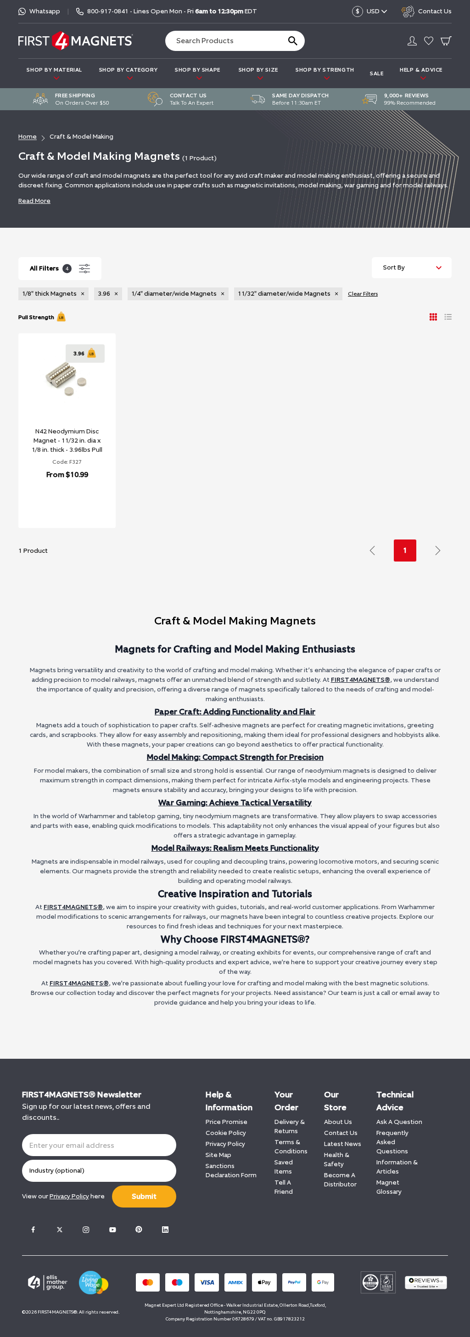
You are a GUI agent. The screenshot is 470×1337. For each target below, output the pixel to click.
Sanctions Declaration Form (231, 1171)
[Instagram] (85, 1229)
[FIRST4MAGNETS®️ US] (75, 40)
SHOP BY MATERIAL (54, 69)
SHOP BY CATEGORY (128, 69)
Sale (376, 73)
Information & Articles (397, 1167)
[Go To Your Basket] (446, 40)
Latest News (342, 1144)
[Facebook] (33, 1229)
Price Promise (226, 1122)
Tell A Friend (283, 1187)
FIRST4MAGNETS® (360, 679)
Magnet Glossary (389, 1187)
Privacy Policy (225, 1144)
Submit (144, 1196)
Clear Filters (363, 294)
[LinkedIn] (165, 1229)
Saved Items (283, 1167)
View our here (63, 1196)
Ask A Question (399, 1122)
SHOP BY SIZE (258, 69)
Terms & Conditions (291, 1147)
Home (27, 136)
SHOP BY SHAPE (197, 69)
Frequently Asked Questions (392, 1142)
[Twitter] (59, 1229)
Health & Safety (336, 1159)
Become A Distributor (340, 1180)
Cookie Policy (226, 1133)
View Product (57, 502)
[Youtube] (112, 1229)
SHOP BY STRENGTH (325, 69)
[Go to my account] (412, 40)
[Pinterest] (138, 1229)
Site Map (218, 1155)
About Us (338, 1122)
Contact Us (341, 1133)
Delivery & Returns (289, 1126)
